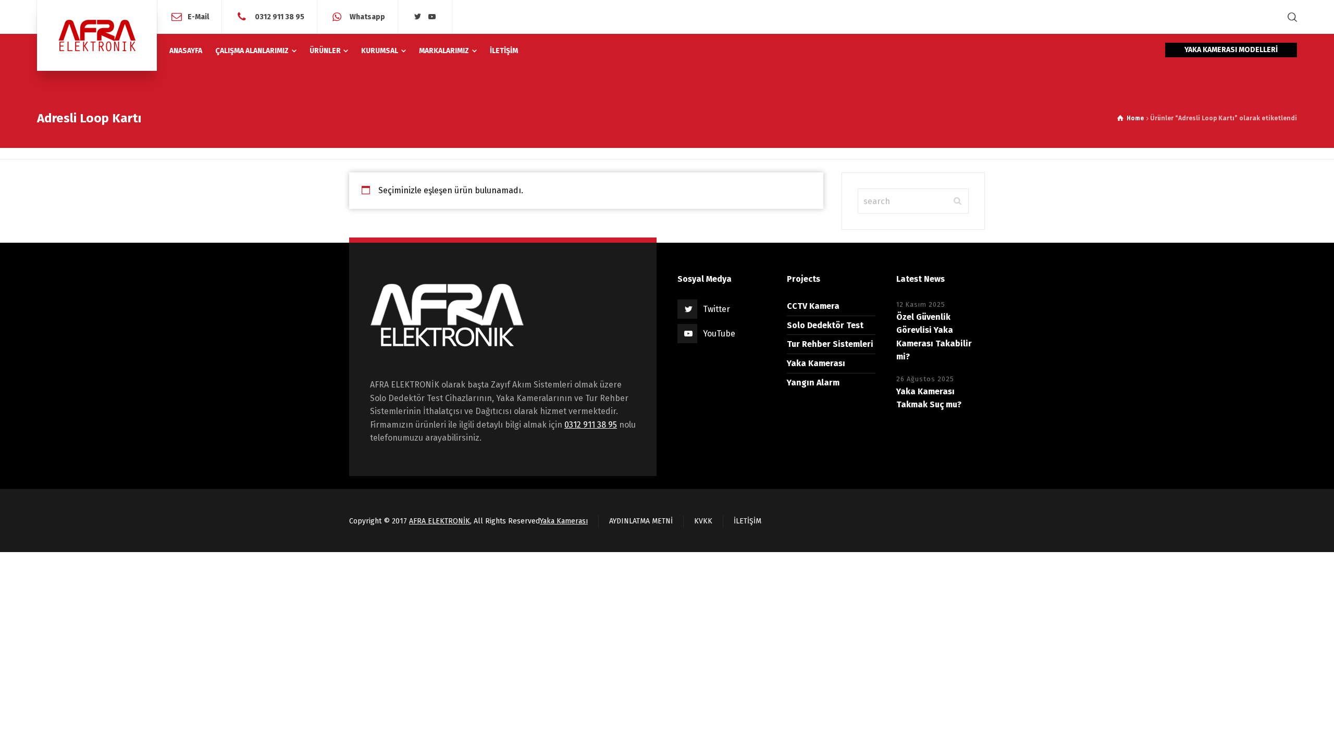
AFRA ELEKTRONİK (439, 521)
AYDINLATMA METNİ (641, 521)
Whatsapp (366, 16)
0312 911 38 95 (278, 16)
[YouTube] (432, 16)
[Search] (1290, 17)
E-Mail (198, 16)
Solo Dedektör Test (825, 325)
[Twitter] (418, 16)
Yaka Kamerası (816, 363)
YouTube (719, 334)
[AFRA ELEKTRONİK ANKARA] (97, 35)
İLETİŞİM (747, 521)
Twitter (716, 309)
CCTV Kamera (813, 306)
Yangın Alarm (813, 383)
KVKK (703, 521)
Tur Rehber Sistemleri (830, 344)
